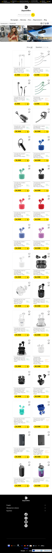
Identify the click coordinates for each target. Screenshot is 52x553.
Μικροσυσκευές (37, 20)
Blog (45, 20)
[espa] (42, 550)
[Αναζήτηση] (33, 15)
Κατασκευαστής (4, 23)
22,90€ (37, 335)
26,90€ (37, 277)
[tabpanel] (26, 33)
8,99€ (17, 75)
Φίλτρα (28, 47)
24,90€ (37, 160)
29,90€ (18, 131)
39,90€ (38, 396)
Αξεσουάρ (23, 20)
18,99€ (18, 160)
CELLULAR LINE (12, 23)
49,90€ (38, 366)
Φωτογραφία (14, 20)
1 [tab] (26, 39)
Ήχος (29, 20)
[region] (26, 1)
